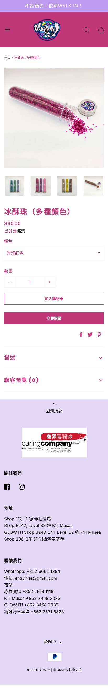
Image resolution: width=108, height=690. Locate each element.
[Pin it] (98, 334)
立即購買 (54, 318)
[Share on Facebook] (80, 334)
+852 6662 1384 (43, 571)
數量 (8, 271)
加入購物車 (54, 298)
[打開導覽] (7, 29)
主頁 (7, 58)
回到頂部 (54, 410)
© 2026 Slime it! (38, 670)
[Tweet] (89, 334)
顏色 (8, 241)
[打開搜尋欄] (86, 29)
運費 (21, 230)
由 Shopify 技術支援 (67, 670)
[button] (14, 185)
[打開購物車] (101, 29)
